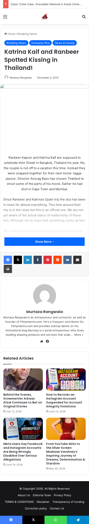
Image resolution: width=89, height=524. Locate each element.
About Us (24, 495)
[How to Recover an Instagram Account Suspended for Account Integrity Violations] (66, 379)
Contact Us (57, 508)
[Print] (8, 269)
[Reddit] (57, 260)
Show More (43, 241)
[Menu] (5, 18)
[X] (18, 260)
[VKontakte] (67, 260)
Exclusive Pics (40, 43)
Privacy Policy (62, 495)
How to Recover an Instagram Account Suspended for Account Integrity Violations (64, 400)
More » (78, 334)
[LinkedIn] (28, 260)
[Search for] (84, 18)
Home (11, 33)
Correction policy (36, 508)
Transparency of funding (68, 501)
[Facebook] (8, 260)
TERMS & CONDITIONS (19, 501)
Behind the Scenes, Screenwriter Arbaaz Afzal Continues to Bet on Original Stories (22, 400)
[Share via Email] (77, 260)
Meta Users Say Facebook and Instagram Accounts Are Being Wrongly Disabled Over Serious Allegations (23, 452)
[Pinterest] (47, 260)
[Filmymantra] (45, 16)
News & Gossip (65, 43)
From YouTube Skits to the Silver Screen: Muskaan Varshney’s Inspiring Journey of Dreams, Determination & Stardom (65, 453)
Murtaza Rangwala (21, 77)
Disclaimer (43, 501)
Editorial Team (42, 495)
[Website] (41, 341)
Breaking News (27, 33)
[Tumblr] (38, 260)
